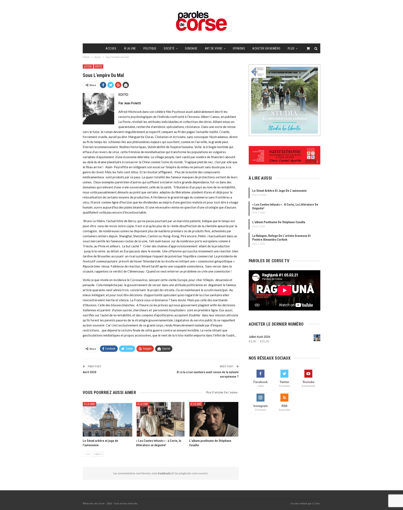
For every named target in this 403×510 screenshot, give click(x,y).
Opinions (239, 48)
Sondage (191, 48)
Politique (150, 48)
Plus (291, 48)
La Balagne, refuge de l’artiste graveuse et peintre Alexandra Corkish (281, 237)
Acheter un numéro (266, 48)
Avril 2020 (89, 372)
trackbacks (165, 473)
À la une (130, 48)
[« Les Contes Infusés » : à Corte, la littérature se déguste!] (161, 419)
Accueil (111, 48)
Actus (88, 66)
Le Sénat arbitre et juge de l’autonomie (279, 191)
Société (169, 48)
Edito (98, 66)
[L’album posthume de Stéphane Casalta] (214, 419)
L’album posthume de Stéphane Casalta (278, 222)
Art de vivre (213, 48)
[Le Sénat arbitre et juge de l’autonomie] (107, 419)
